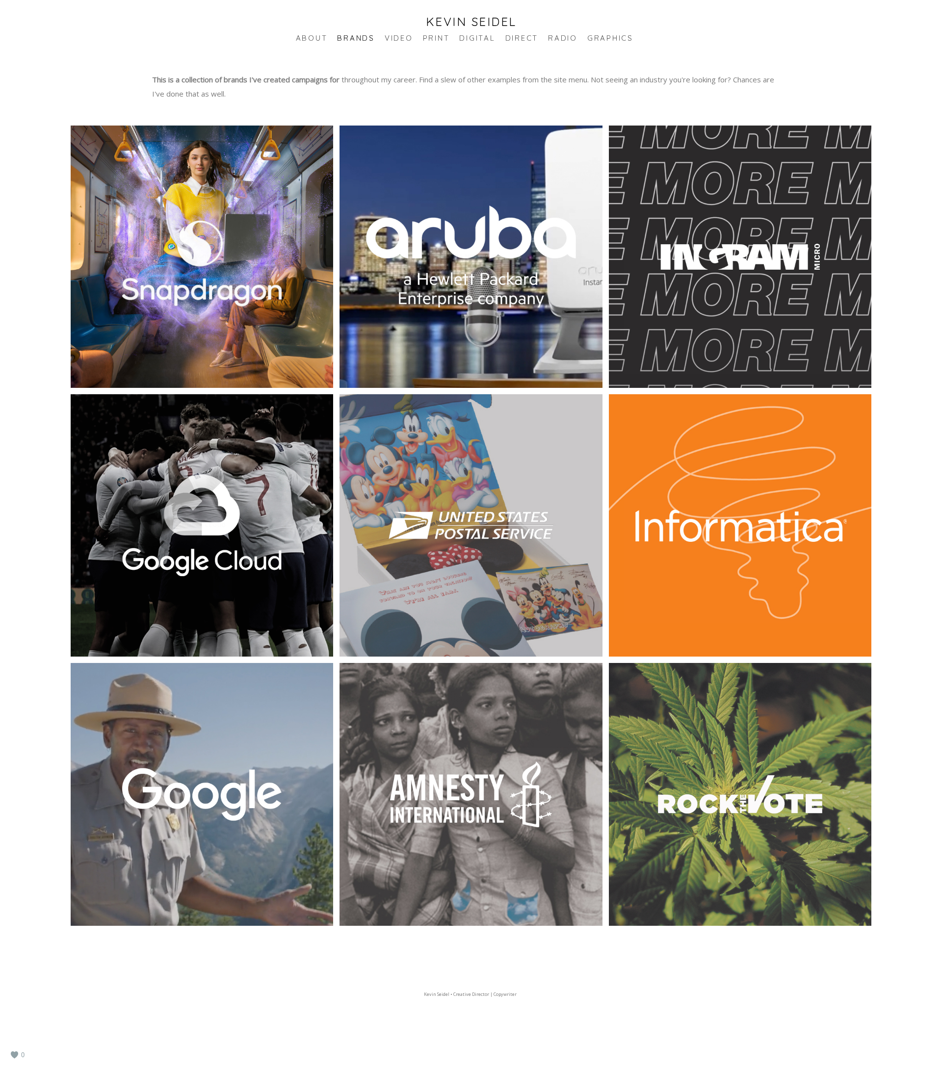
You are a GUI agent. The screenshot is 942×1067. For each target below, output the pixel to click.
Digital (477, 38)
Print (436, 38)
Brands (356, 38)
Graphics (610, 38)
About (312, 38)
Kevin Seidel (471, 21)
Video (399, 38)
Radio (562, 38)
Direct (522, 38)
